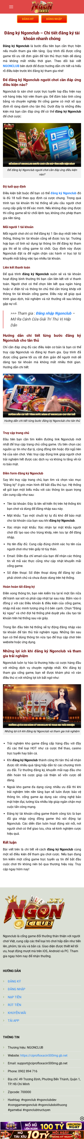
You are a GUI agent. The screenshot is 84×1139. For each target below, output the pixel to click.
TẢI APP (13, 1021)
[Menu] (11, 6)
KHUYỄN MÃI (17, 1013)
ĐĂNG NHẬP (16, 989)
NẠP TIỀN (14, 997)
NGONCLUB (11, 66)
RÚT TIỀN (14, 1005)
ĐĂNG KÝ (14, 981)
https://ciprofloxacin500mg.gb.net (43, 1055)
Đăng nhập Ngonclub (53, 313)
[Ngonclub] (42, 7)
